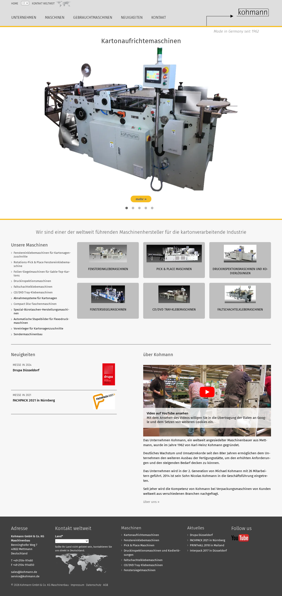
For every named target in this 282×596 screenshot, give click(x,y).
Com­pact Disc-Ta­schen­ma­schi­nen (35, 303)
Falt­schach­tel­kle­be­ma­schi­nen (33, 286)
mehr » (141, 199)
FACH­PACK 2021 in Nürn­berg (34, 400)
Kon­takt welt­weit (43, 3)
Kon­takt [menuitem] (158, 17)
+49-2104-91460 (23, 560)
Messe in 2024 (22, 364)
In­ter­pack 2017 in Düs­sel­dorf (208, 550)
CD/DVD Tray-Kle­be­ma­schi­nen (33, 292)
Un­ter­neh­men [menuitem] (23, 17)
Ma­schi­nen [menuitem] (54, 17)
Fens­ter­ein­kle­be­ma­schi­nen (141, 540)
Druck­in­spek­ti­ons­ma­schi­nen (32, 281)
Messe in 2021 (22, 395)
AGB (105, 585)
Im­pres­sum (77, 585)
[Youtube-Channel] (240, 538)
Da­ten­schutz (93, 585)
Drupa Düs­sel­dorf (26, 370)
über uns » (151, 502)
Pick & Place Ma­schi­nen (139, 545)
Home (14, 3)
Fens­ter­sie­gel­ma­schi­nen (140, 570)
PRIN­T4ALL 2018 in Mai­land (207, 545)
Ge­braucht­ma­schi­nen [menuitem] (92, 17)
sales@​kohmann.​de (24, 572)
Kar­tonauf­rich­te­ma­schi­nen (141, 535)
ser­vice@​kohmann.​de (25, 576)
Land (59, 536)
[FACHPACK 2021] (104, 408)
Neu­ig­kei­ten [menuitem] (132, 17)
